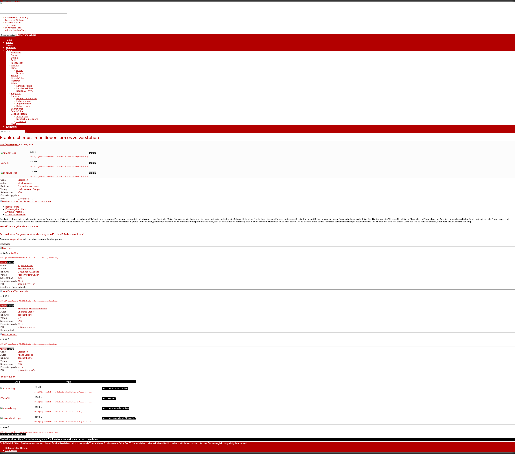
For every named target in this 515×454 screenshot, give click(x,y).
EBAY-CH (5, 163)
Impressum (11, 450)
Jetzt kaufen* (109, 398)
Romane (15, 96)
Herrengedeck (7, 330)
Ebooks (9, 45)
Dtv (19, 318)
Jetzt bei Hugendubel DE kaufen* (119, 418)
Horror (14, 68)
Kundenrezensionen (15, 214)
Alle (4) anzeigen (9, 144)
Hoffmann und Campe (29, 189)
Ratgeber (16, 93)
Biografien (16, 52)
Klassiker (15, 80)
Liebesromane (23, 101)
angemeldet (16, 239)
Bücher (9, 42)
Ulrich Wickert (25, 183)
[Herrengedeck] (8, 334)
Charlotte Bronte (26, 311)
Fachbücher (17, 63)
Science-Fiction (19, 114)
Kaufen (92, 153)
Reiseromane (23, 106)
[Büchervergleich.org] (33, 13)
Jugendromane (24, 103)
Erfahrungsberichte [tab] (15, 209)
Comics (15, 55)
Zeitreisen (21, 121)
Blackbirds (5, 244)
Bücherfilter (11, 126)
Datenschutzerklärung (16, 448)
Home (9, 40)
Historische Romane (26, 98)
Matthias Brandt (26, 268)
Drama (14, 58)
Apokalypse (22, 116)
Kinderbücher (17, 78)
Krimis (14, 83)
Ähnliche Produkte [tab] (14, 212)
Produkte (16, 439)
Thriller (14, 124)
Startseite (5, 439)
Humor (14, 75)
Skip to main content (10, 1)
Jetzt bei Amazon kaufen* (115, 388)
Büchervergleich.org (26, 35)
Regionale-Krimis (25, 91)
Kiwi (20, 361)
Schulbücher (17, 111)
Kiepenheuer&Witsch (28, 275)
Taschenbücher (25, 315)
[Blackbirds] (6, 248)
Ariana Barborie (25, 355)
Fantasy (15, 65)
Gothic (19, 70)
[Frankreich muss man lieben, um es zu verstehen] (25, 201)
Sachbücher (17, 109)
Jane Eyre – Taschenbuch (12, 287)
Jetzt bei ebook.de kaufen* (115, 408)
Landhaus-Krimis (24, 88)
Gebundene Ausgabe (28, 186)
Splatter (20, 73)
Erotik (14, 60)
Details (3, 262)
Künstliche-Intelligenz (27, 119)
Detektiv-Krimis (24, 86)
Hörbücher (11, 47)
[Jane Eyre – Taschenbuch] (14, 291)
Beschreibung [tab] (12, 207)
